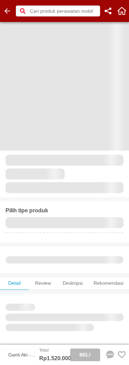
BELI (84, 354)
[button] (23, 10)
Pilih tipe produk (27, 210)
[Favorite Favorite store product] (122, 355)
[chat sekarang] (109, 355)
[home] (122, 11)
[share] (108, 10)
